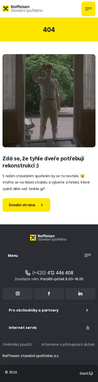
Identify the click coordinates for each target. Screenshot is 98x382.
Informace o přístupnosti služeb (67, 344)
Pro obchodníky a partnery (34, 310)
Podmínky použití (17, 344)
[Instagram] (18, 294)
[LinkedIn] (80, 294)
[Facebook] (49, 294)
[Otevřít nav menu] (88, 9)
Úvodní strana (22, 204)
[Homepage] (49, 241)
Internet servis (23, 327)
